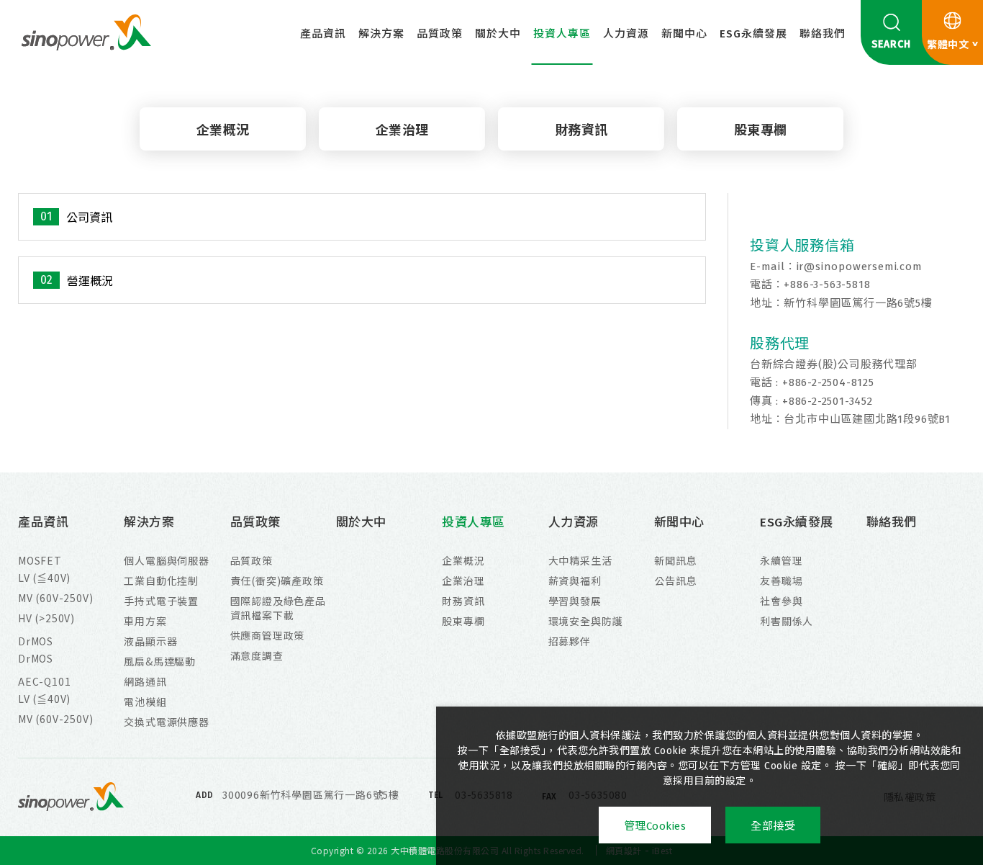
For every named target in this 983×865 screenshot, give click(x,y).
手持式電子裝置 (161, 600)
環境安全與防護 (585, 621)
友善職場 (781, 580)
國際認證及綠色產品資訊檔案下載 (278, 607)
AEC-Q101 (44, 681)
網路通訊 (145, 681)
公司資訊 (89, 218)
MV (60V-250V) (55, 598)
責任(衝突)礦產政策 (277, 580)
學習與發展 (575, 600)
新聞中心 (684, 33)
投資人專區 (562, 33)
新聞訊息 (675, 560)
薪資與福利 (575, 580)
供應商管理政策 (267, 635)
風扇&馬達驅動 (160, 661)
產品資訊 (323, 33)
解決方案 (381, 33)
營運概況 (90, 281)
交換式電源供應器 (166, 721)
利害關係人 (786, 621)
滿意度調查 (257, 655)
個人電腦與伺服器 (166, 560)
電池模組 (145, 701)
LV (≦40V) (44, 577)
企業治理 (402, 130)
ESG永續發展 (753, 33)
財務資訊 (581, 130)
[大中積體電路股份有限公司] (86, 32)
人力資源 (626, 33)
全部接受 (773, 826)
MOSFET (40, 560)
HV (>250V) (46, 618)
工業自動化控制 (161, 580)
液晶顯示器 (150, 641)
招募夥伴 (569, 641)
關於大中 (498, 33)
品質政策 (440, 33)
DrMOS (35, 641)
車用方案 (145, 621)
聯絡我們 (822, 33)
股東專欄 (760, 130)
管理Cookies (655, 826)
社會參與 (781, 600)
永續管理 (781, 560)
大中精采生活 (580, 560)
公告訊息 (675, 580)
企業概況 (223, 130)
